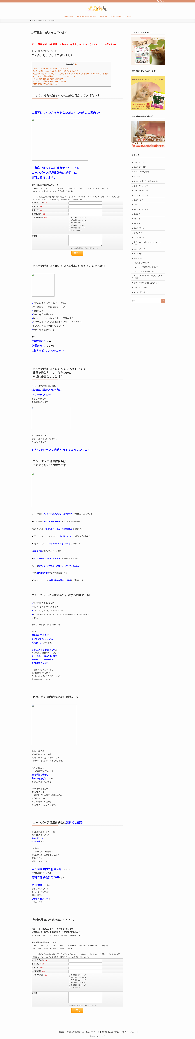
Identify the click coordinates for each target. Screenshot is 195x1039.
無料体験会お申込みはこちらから (46, 84)
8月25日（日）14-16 (78, 228)
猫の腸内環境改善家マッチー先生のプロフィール (83, 1032)
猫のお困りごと (139, 228)
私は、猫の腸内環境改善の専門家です (48, 79)
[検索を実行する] (163, 301)
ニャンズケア (138, 254)
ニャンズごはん (139, 162)
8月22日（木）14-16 (78, 217)
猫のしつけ (138, 233)
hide (75, 64)
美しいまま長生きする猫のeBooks (146, 181)
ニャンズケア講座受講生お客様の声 (146, 267)
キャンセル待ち (76, 230)
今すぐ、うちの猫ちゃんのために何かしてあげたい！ (54, 68)
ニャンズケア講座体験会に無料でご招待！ (49, 81)
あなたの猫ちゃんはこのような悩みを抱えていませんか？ (55, 71)
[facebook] (154, 1)
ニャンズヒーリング (141, 190)
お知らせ (137, 219)
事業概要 (62, 1032)
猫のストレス (138, 200)
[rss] (160, 1)
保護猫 (136, 204)
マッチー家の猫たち (141, 292)
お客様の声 (138, 258)
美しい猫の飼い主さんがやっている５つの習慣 (148, 277)
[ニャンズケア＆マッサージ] (148, 51)
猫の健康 (137, 223)
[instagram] (157, 1)
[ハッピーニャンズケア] (97, 8)
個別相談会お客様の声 (142, 263)
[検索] (163, 1)
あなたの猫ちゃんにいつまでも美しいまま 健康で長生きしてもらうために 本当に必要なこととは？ (71, 74)
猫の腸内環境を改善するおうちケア (146, 283)
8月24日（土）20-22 (78, 225)
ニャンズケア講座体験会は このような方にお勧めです (54, 76)
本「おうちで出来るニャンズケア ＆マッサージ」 (148, 243)
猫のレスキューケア (141, 186)
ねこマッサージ (139, 249)
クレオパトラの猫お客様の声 (144, 271)
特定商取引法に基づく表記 (110, 1032)
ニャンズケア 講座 (140, 287)
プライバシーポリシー (129, 1032)
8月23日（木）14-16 (78, 220)
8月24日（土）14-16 (78, 223)
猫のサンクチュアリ (141, 209)
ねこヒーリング (139, 237)
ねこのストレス (139, 176)
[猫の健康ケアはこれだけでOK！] (148, 93)
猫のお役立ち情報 (140, 167)
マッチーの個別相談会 (142, 172)
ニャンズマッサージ (141, 195)
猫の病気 (137, 214)
